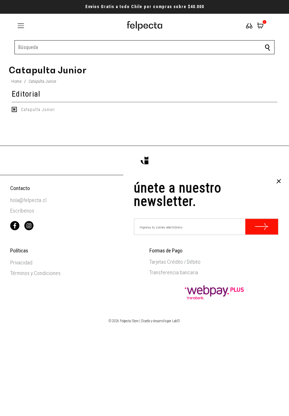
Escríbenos (22, 211)
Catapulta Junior (37, 109)
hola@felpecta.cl (28, 200)
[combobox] (144, 47)
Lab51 (176, 321)
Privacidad (21, 262)
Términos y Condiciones (35, 273)
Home (16, 81)
